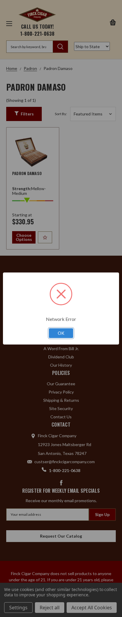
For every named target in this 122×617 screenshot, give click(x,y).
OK (61, 333)
